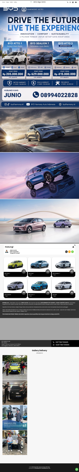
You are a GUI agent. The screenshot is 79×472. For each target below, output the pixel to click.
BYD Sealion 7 (56, 273)
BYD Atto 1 (7, 273)
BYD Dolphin (8, 294)
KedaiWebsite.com (46, 468)
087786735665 (61, 342)
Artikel (11, 2)
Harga (7, 2)
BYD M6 (55, 294)
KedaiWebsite (38, 468)
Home (3, 2)
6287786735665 (61, 345)
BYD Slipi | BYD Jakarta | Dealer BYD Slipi (41, 467)
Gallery (15, 2)
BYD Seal (31, 273)
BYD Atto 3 (31, 294)
